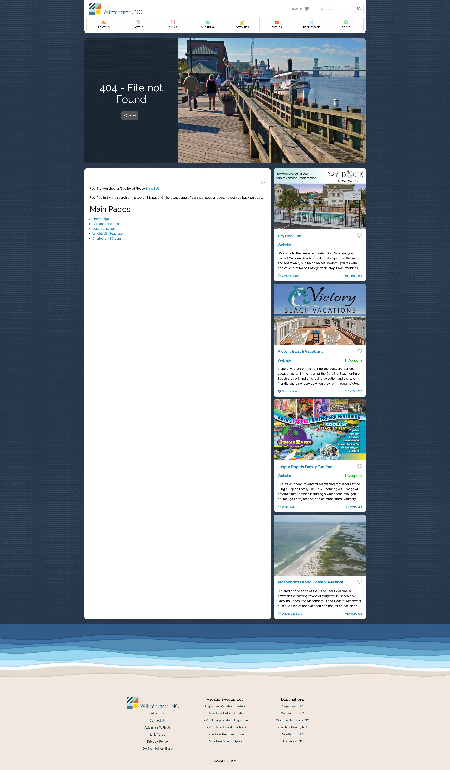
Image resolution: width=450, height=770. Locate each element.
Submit (225, 439)
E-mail (190, 420)
